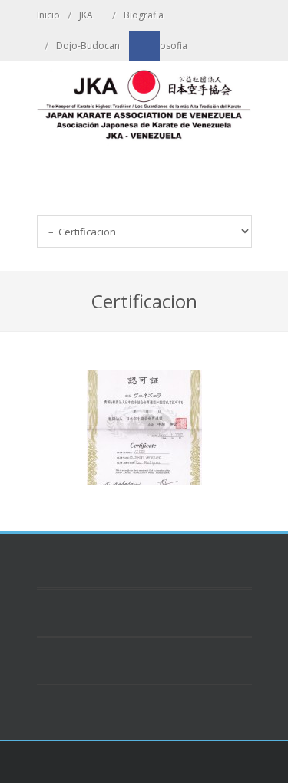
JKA (86, 14)
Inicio (48, 14)
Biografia (144, 14)
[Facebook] (144, 46)
